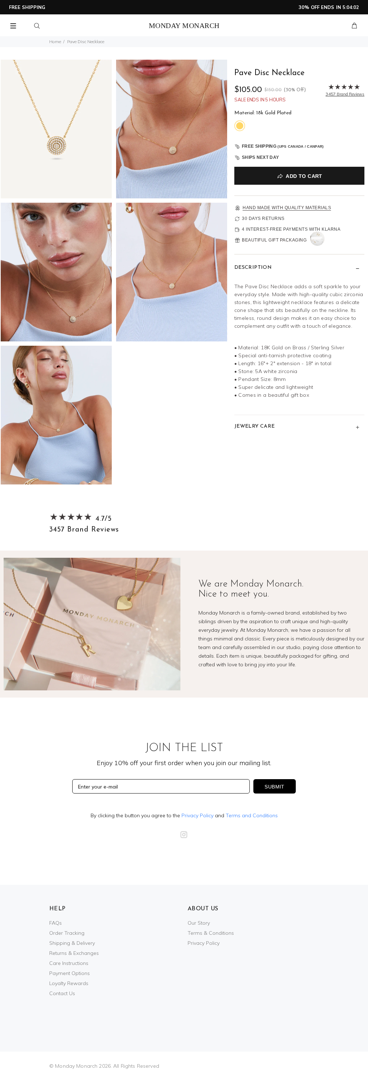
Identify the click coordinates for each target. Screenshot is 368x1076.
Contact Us (62, 993)
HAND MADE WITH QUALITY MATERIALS (287, 207)
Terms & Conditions (211, 933)
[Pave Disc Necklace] (56, 128)
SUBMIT (274, 787)
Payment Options (69, 973)
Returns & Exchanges (74, 953)
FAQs (55, 923)
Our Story (199, 923)
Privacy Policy (197, 815)
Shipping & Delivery (72, 943)
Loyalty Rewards (68, 983)
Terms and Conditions (252, 815)
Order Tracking (66, 933)
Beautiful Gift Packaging (274, 240)
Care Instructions (68, 963)
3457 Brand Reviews (84, 529)
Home (55, 41)
